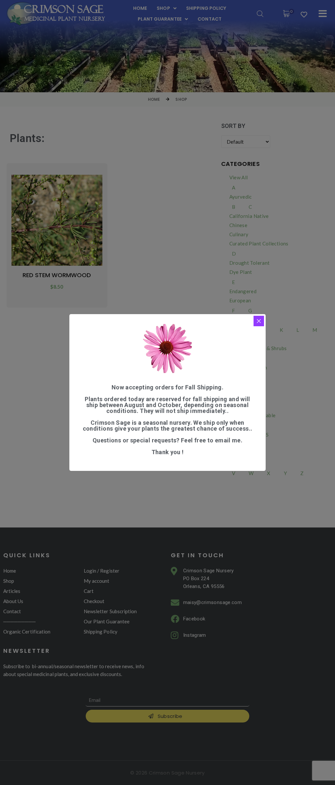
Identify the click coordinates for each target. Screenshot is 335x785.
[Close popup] (259, 321)
